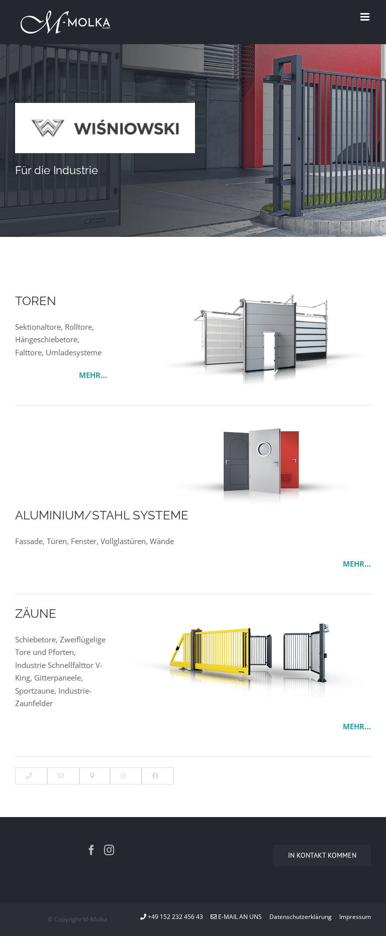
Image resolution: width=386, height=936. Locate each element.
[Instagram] (109, 850)
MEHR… (93, 375)
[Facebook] (91, 850)
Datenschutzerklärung (300, 916)
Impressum (355, 916)
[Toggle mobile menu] (365, 17)
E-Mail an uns (239, 916)
